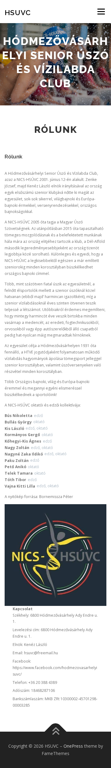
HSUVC (18, 12)
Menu (101, 11)
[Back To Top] (56, 732)
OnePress (73, 746)
